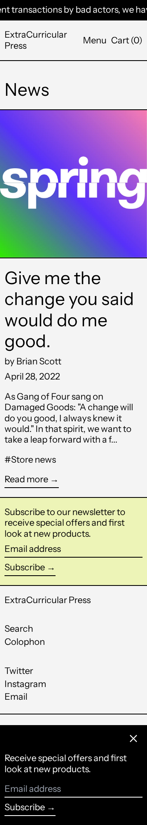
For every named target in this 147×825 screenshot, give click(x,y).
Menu (95, 40)
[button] (127, 40)
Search (18, 628)
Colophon (24, 641)
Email (15, 697)
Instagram (25, 684)
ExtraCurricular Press (35, 40)
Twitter (18, 671)
